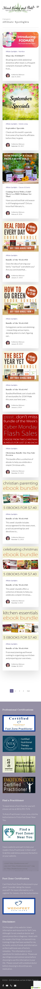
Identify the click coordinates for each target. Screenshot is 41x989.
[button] (38, 7)
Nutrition (22, 51)
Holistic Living (23, 124)
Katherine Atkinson (17, 74)
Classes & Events (24, 187)
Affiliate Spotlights (11, 51)
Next (28, 691)
